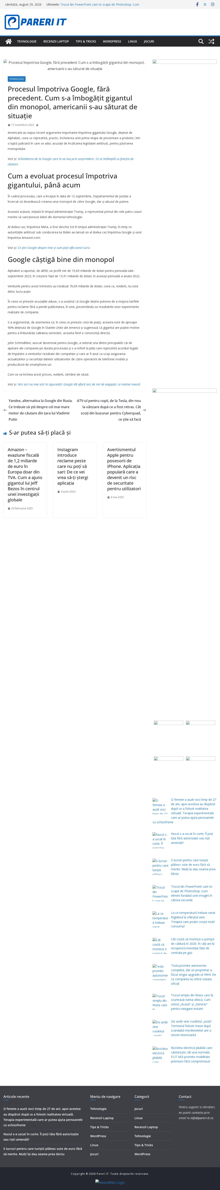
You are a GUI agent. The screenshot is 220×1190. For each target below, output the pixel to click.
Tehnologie (27, 41)
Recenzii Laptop (56, 41)
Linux (132, 41)
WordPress (112, 41)
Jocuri (149, 41)
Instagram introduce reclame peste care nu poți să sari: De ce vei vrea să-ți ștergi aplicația (72, 466)
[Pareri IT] (8, 41)
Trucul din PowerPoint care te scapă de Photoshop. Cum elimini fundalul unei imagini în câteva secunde (99, 6)
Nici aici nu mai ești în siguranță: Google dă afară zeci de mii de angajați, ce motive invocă (79, 384)
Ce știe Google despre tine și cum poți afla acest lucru (54, 248)
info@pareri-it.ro (202, 1118)
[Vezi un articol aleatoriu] (211, 41)
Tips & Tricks (86, 41)
